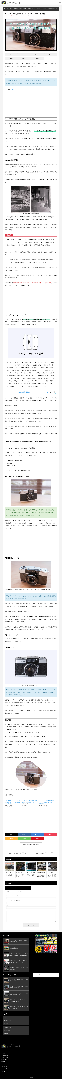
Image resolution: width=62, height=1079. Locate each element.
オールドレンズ (7, 1020)
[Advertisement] (31, 102)
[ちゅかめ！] (11, 2)
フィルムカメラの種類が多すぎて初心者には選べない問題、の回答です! (46, 802)
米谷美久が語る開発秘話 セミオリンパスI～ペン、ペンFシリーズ (34, 392)
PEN (23, 15)
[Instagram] (7, 1072)
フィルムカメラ (32, 15)
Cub (5, 1017)
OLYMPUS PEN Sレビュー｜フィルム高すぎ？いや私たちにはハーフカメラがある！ (12, 802)
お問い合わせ (4, 1066)
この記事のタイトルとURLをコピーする (31, 844)
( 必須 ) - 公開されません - (13, 900)
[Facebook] (2, 1072)
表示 (13, 89)
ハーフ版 (27, 15)
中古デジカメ (7, 1030)
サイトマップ (4, 1068)
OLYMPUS (19, 15)
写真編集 (6, 1033)
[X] (4, 1072)
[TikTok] (9, 1072)
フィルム (6, 1023)
